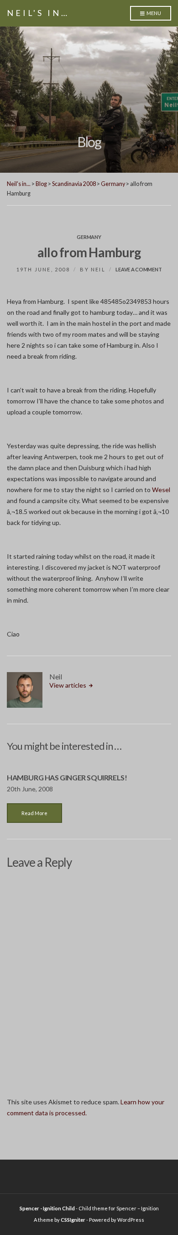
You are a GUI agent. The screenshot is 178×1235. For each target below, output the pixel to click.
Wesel (161, 489)
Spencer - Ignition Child (47, 1208)
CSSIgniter (73, 1220)
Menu (153, 13)
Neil (98, 269)
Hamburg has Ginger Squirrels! (67, 777)
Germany (89, 237)
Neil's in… (38, 13)
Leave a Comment (138, 269)
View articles (68, 685)
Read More (34, 813)
